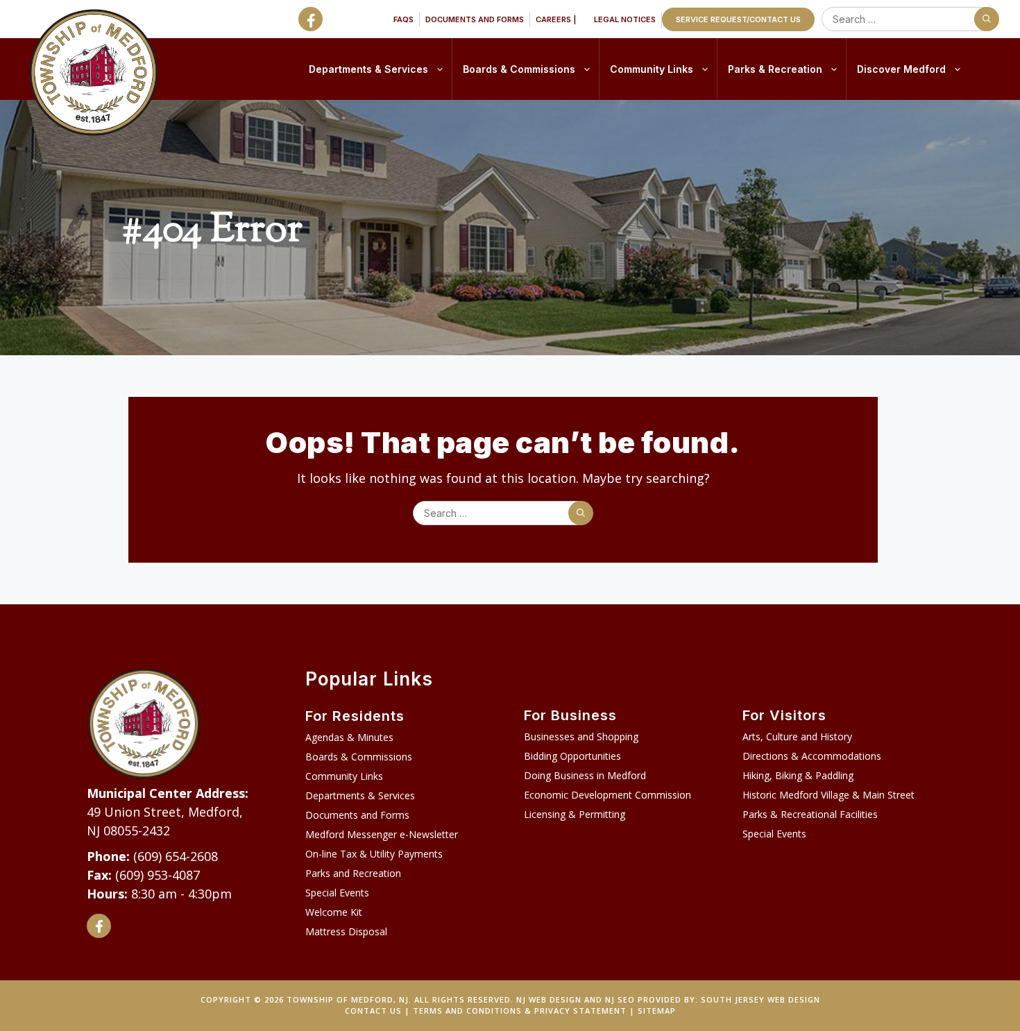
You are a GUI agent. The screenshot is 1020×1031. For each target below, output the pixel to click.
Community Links (651, 69)
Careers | (556, 19)
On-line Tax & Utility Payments (374, 853)
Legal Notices (625, 19)
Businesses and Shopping (581, 736)
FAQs (403, 19)
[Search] (986, 19)
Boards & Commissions (519, 69)
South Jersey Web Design (760, 999)
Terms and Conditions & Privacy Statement (520, 1010)
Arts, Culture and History (797, 736)
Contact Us (373, 1010)
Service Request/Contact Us (738, 19)
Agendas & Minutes (349, 737)
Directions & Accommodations (811, 755)
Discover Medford (901, 69)
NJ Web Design (548, 999)
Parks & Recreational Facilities (810, 814)
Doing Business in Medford (585, 775)
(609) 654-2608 (175, 856)
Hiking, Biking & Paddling (797, 775)
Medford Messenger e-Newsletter (381, 834)
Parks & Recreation (775, 69)
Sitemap (657, 1010)
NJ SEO (620, 999)
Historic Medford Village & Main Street (828, 794)
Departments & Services (368, 69)
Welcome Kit (333, 912)
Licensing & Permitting (574, 814)
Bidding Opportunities (572, 755)
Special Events (337, 892)
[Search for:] (907, 19)
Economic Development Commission (607, 794)
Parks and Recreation (353, 873)
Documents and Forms (474, 19)
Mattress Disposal (346, 931)
